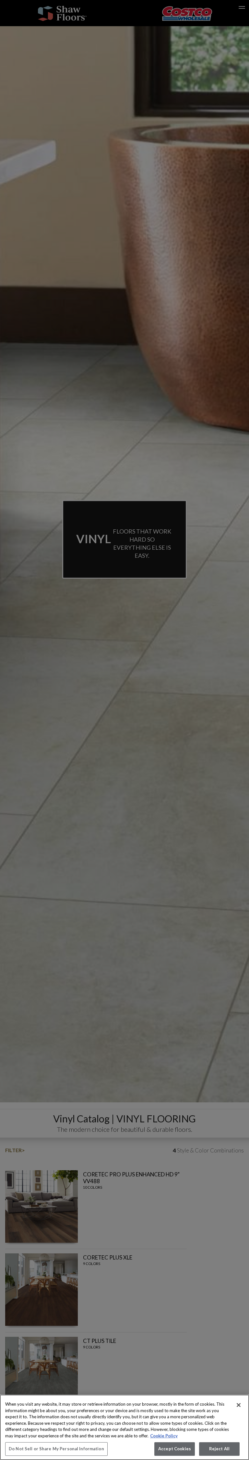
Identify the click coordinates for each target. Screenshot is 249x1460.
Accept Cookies (174, 1448)
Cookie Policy (164, 1435)
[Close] (238, 1405)
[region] (124, 1427)
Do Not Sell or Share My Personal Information (56, 1448)
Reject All (219, 1448)
